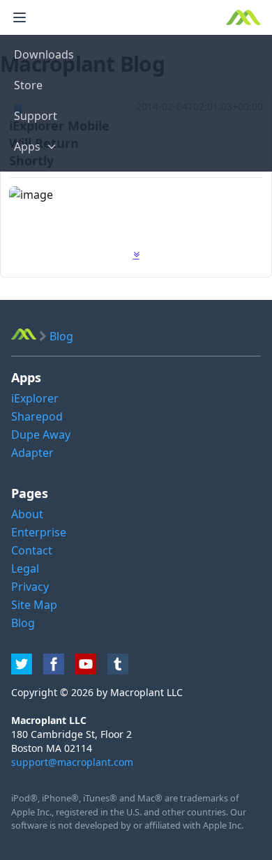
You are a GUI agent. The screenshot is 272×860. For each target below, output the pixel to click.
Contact (31, 550)
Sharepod (37, 416)
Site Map (34, 604)
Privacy (30, 586)
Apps (27, 146)
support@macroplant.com (72, 762)
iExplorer (35, 398)
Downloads (44, 54)
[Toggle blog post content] (136, 255)
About (27, 514)
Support (35, 115)
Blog (23, 623)
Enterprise (38, 532)
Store (28, 85)
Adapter (32, 452)
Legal (25, 568)
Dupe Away (40, 434)
